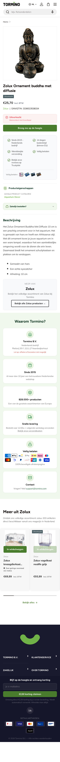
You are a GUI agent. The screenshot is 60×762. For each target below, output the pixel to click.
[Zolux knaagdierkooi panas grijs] (15, 540)
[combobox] (30, 12)
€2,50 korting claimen (30, 694)
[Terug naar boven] (30, 639)
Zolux (5, 108)
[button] (48, 4)
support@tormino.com (36, 488)
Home (5, 22)
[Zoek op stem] (52, 12)
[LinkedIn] (30, 710)
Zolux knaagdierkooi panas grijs (12, 564)
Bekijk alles (28, 602)
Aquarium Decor (12, 197)
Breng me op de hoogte (30, 128)
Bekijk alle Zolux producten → (30, 303)
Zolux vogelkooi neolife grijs (43, 562)
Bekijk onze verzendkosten (30, 431)
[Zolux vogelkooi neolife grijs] (45, 540)
